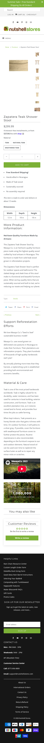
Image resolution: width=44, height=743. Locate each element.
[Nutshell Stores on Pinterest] (22, 22)
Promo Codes (9, 597)
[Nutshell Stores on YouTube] (17, 22)
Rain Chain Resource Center (15, 564)
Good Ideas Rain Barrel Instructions (18, 575)
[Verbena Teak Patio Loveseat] (18, 66)
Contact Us (22, 692)
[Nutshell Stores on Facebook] (13, 22)
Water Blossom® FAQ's (13, 589)
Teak (7, 143)
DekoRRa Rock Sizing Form (14, 571)
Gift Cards (8, 593)
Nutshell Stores (24, 718)
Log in (11, 14)
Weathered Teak (12, 148)
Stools (15, 299)
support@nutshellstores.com (21, 674)
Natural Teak (19, 143)
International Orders (22, 687)
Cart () (21, 14)
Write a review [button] (22, 538)
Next (37, 315)
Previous (8, 315)
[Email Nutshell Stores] (30, 22)
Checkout (31, 14)
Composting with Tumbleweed (16, 582)
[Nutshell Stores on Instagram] (26, 22)
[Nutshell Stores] (22, 29)
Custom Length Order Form (15, 567)
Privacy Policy (22, 697)
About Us (22, 682)
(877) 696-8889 (14, 668)
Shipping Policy (22, 707)
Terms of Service (22, 712)
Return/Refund (22, 702)
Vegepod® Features (12, 586)
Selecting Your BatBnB (13, 578)
